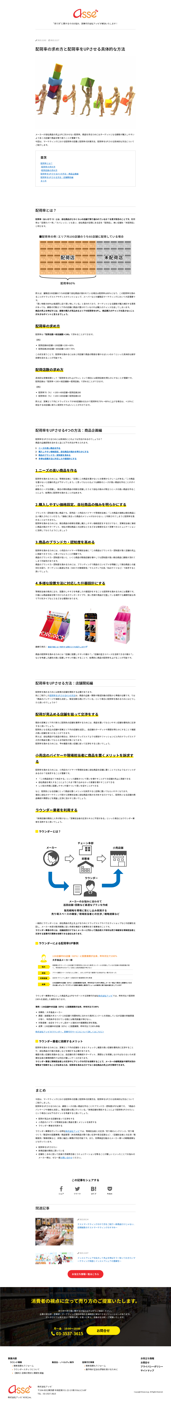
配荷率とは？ (47, 163)
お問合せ (103, 1330)
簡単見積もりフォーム (24, 1365)
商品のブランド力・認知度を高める (55, 455)
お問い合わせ (66, 1157)
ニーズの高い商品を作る (49, 448)
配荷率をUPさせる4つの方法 (62, 695)
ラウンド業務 (16, 1362)
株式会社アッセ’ (105, 995)
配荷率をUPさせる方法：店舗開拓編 (57, 177)
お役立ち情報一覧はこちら (85, 1274)
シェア (61, 1193)
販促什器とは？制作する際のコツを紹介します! (66, 647)
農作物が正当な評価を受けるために (102, 1369)
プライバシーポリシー (152, 1366)
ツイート (77, 1193)
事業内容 (12, 1358)
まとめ (44, 180)
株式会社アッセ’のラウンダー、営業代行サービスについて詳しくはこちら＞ (69, 1031)
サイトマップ (147, 1370)
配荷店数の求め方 (49, 170)
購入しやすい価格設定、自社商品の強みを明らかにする (64, 451)
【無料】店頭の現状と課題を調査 (29, 1372)
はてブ (93, 1193)
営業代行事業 (88, 1362)
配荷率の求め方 (48, 166)
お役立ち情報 (147, 1358)
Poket (109, 1193)
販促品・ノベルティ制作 (63, 1362)
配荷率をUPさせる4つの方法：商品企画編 (59, 173)
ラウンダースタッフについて (27, 1369)
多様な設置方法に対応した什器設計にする (58, 458)
